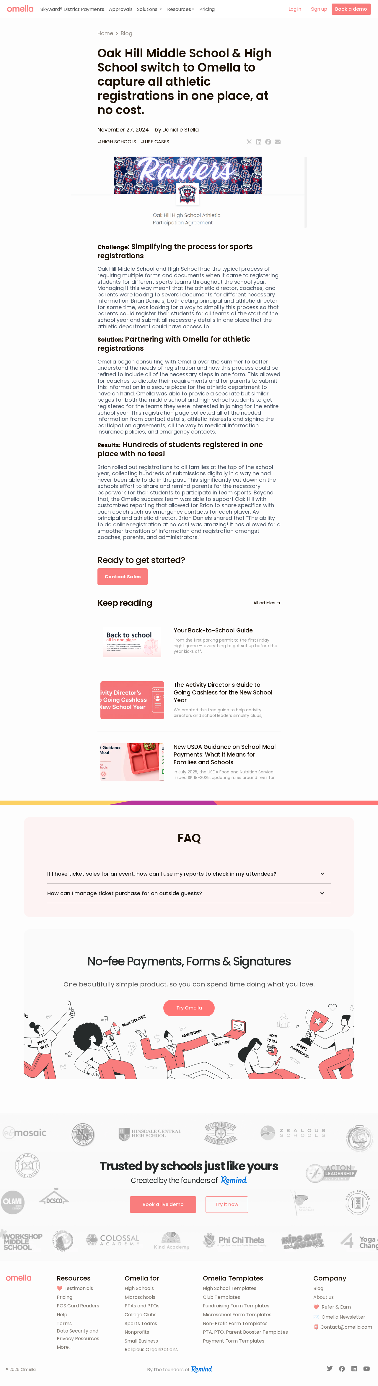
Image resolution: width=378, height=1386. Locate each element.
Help (62, 1314)
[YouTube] (366, 1370)
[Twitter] (249, 142)
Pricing (64, 1297)
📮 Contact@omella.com (342, 1327)
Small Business (141, 1341)
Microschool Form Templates (237, 1314)
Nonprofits (137, 1332)
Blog (318, 1288)
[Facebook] (268, 142)
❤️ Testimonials (75, 1288)
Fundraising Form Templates (236, 1305)
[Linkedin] (259, 142)
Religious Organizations (151, 1349)
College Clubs (141, 1314)
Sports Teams (141, 1323)
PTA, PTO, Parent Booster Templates (245, 1332)
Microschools (140, 1297)
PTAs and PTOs (142, 1305)
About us (323, 1297)
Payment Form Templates (233, 1341)
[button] (149, 9)
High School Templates (229, 1288)
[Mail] (278, 142)
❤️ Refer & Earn (332, 1307)
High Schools (139, 1288)
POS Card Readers (78, 1305)
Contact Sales (123, 576)
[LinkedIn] (355, 1370)
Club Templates (221, 1297)
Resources (74, 1278)
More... (64, 1347)
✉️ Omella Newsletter (339, 1317)
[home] (20, 8)
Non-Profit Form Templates (235, 1323)
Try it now (226, 1204)
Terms (64, 1323)
